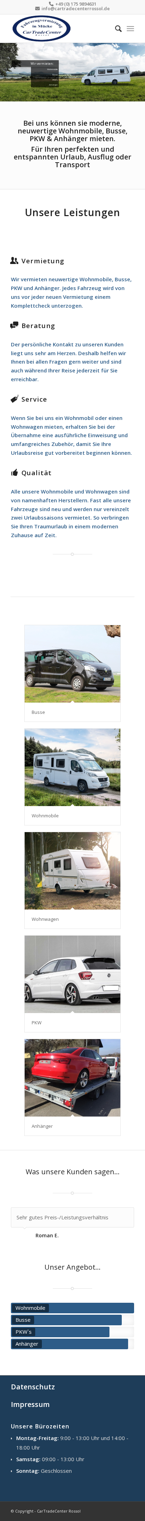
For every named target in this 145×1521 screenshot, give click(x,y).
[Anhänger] (72, 1078)
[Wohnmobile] (72, 767)
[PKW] (72, 974)
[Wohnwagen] (72, 871)
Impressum (30, 1404)
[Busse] (72, 664)
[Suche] (115, 28)
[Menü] (130, 28)
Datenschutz (33, 1386)
